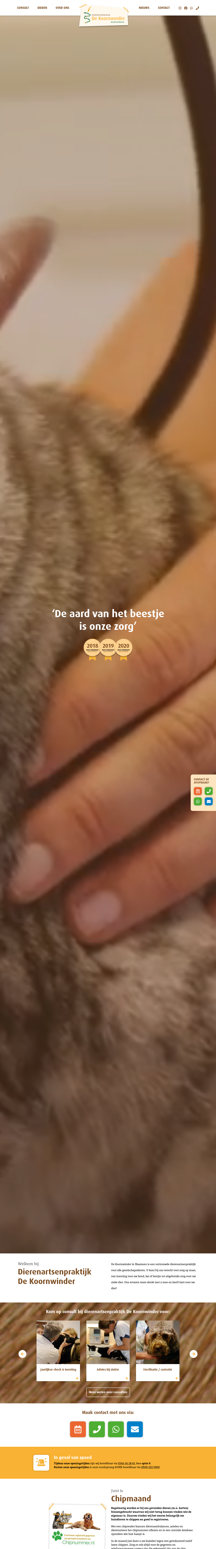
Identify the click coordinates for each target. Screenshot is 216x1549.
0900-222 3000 (150, 1467)
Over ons (62, 8)
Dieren (42, 8)
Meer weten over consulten (108, 1392)
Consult (23, 8)
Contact (164, 8)
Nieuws (144, 8)
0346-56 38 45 (126, 1463)
